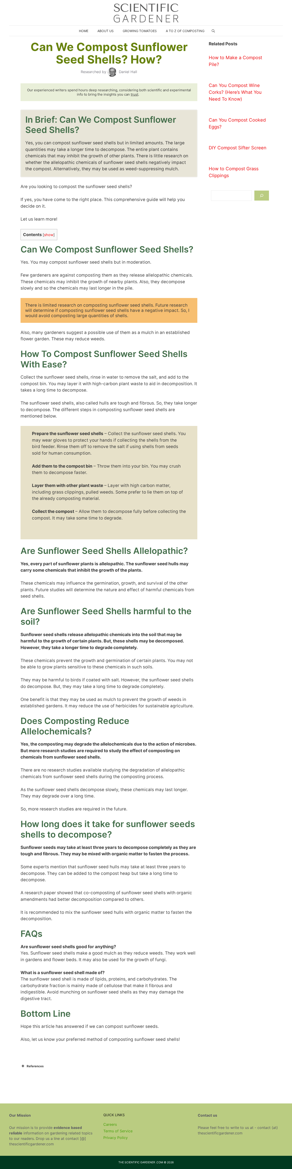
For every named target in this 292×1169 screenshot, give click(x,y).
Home (83, 31)
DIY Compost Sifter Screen (237, 147)
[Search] (261, 195)
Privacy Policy (115, 1137)
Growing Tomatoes (140, 31)
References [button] (35, 1066)
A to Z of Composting (185, 31)
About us (105, 31)
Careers (110, 1124)
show (48, 234)
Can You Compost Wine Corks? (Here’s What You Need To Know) (235, 92)
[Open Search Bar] (213, 31)
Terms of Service (118, 1131)
